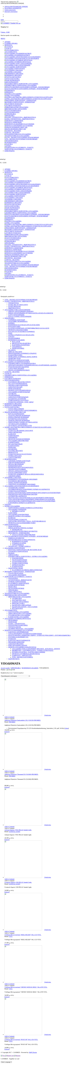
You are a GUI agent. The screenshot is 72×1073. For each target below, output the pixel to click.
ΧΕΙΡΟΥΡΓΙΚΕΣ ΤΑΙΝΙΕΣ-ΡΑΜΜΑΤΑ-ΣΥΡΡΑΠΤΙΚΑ (25, 508)
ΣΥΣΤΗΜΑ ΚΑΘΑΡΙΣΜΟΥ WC (18, 637)
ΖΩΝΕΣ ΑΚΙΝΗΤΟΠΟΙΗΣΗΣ (17, 482)
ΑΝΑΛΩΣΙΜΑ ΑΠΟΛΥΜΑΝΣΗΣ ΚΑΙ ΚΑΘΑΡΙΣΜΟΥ (21, 58)
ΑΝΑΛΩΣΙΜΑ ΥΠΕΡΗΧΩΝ (17, 509)
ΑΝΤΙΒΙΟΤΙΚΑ (17, 598)
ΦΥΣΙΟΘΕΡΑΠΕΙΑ (10, 142)
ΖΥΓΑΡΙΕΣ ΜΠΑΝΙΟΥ (15, 451)
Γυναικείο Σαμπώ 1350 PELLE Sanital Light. (18, 882)
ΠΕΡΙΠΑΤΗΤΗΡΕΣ (18, 348)
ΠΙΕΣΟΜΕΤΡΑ (13, 429)
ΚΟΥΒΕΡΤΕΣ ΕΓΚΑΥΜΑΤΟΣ (17, 419)
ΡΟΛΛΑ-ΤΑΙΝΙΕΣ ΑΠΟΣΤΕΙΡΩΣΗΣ (19, 316)
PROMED (12, 722)
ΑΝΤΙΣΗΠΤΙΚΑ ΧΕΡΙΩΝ (16, 487)
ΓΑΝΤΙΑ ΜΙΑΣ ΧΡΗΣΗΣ (16, 409)
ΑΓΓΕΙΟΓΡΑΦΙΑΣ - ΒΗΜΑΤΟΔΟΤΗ (20, 580)
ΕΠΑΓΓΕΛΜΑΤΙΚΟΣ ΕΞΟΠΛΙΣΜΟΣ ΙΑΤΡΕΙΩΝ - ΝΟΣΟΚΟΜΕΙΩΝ (26, 89)
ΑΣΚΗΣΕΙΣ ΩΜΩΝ (14, 476)
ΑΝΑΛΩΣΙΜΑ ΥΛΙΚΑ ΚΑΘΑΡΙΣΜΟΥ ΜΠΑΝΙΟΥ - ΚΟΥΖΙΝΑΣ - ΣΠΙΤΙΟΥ (36, 649)
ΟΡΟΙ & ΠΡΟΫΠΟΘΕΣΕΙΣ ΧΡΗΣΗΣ (16, 6)
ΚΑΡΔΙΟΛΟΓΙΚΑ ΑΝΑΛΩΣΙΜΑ (18, 617)
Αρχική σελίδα (5, 668)
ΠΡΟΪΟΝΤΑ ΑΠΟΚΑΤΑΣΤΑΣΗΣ (18, 360)
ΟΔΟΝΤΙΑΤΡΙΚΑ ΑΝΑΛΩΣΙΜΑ (18, 612)
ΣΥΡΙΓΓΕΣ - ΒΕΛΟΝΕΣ (12, 132)
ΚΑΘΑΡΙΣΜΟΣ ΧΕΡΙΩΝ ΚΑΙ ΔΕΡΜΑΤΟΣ (21, 503)
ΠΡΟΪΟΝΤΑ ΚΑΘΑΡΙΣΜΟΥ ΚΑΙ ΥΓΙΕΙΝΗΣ (18, 125)
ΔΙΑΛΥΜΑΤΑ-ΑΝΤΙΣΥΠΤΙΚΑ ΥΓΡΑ (20, 425)
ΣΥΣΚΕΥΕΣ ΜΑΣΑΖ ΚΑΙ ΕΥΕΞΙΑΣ (20, 454)
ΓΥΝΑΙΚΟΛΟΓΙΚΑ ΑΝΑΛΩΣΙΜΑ (19, 615)
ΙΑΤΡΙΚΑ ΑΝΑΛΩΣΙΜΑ (12, 95)
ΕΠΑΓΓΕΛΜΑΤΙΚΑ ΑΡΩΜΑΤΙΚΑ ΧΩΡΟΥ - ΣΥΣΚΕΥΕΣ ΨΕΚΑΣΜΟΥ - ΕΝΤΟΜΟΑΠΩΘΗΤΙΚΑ (39, 635)
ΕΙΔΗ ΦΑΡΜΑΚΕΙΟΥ (11, 82)
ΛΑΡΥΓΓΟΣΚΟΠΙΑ (14, 457)
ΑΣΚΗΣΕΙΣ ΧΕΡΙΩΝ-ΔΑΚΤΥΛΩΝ (19, 461)
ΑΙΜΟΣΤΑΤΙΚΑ (13, 555)
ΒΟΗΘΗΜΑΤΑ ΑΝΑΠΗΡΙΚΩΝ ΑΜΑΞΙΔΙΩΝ (22, 479)
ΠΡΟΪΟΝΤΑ (8, 45)
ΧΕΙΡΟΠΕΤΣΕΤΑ (14, 659)
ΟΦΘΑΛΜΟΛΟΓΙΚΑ (15, 591)
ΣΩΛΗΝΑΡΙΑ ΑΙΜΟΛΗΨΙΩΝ (21, 605)
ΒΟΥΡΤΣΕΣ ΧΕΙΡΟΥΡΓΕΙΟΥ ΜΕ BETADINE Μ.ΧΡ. (25, 550)
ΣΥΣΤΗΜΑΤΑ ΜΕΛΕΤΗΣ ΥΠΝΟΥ (19, 382)
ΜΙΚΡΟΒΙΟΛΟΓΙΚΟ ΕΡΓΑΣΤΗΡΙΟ (15, 109)
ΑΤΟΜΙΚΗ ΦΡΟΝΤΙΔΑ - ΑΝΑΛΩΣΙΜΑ (21, 628)
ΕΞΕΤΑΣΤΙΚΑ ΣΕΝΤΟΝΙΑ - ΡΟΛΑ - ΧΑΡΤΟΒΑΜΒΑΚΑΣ (27, 521)
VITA (10, 936)
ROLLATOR (16, 341)
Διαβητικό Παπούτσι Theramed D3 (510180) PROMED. (21, 774)
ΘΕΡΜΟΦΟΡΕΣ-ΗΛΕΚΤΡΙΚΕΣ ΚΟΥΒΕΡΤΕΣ (22, 531)
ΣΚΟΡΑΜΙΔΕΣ (13, 620)
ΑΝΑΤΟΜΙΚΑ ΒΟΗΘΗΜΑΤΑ (18, 321)
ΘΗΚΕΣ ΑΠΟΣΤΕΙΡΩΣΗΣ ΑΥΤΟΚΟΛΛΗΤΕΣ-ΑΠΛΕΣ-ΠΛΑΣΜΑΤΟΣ (30, 313)
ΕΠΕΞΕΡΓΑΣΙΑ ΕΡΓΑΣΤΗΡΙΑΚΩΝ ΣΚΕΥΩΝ (22, 494)
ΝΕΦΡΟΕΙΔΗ (12, 622)
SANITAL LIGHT (14, 831)
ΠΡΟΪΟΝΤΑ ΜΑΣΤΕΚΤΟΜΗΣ (18, 330)
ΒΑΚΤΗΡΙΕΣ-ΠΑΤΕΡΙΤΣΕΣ (21, 345)
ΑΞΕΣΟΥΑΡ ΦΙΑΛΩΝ (15, 387)
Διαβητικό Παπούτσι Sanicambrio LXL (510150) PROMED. (22, 720)
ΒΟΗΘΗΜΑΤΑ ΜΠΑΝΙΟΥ (13, 75)
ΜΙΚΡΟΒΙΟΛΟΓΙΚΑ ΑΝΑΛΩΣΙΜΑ (19, 597)
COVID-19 (7, 48)
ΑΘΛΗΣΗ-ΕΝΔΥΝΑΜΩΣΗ (17, 469)
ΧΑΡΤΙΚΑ (7, 146)
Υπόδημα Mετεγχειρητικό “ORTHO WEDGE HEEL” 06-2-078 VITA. (25, 987)
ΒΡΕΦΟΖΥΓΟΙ (13, 452)
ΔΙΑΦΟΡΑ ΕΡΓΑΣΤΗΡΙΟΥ (20, 602)
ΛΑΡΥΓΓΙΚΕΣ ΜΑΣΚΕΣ (16, 368)
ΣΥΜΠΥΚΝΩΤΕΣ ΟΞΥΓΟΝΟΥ (18, 400)
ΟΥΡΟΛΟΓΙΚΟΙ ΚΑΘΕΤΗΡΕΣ (18, 625)
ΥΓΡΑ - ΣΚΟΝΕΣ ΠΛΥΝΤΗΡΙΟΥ (22, 657)
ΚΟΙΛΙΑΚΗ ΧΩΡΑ (14, 326)
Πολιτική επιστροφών (11, 11)
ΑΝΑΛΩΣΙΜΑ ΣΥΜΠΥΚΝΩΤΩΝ (19, 392)
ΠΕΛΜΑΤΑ (12, 350)
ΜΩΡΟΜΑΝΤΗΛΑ (14, 308)
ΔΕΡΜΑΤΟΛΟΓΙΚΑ (18, 565)
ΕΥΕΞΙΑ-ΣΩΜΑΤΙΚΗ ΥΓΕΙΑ (17, 472)
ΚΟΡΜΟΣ (11, 323)
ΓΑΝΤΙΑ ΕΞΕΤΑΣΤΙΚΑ (12, 78)
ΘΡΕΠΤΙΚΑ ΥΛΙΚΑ (18, 603)
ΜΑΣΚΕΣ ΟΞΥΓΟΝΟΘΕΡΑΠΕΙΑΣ (19, 390)
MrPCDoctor (33, 1052)
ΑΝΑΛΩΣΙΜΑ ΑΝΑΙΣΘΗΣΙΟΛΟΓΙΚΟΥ (17, 55)
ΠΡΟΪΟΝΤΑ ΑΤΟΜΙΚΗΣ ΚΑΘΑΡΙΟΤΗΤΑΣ (26, 654)
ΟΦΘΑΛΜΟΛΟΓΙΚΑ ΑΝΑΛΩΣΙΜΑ (19, 613)
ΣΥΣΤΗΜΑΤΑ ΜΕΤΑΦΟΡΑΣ (17, 481)
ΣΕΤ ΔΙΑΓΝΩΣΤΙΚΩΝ (15, 444)
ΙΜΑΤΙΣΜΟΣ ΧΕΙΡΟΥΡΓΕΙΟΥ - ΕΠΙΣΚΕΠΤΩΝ (19, 102)
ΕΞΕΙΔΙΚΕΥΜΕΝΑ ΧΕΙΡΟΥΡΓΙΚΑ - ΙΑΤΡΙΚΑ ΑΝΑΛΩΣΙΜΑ (27, 556)
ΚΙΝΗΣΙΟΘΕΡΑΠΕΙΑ (15, 466)
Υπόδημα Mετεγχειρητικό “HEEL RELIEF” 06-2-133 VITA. (22, 935)
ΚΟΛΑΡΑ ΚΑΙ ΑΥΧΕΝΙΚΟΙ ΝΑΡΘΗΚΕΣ (21, 331)
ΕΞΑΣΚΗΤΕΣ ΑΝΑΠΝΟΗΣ (17, 398)
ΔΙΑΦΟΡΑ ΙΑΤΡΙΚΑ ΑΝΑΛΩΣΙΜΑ (19, 516)
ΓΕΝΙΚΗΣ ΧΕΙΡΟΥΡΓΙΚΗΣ (17, 581)
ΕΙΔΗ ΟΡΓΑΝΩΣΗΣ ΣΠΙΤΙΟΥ (17, 645)
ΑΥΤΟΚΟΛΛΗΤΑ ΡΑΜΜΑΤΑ (17, 424)
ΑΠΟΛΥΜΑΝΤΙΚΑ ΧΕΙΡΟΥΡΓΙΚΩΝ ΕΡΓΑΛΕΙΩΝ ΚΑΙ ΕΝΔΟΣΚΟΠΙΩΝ (31, 501)
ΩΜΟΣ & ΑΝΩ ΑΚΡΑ (15, 351)
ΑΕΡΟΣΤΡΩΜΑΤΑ (18, 544)
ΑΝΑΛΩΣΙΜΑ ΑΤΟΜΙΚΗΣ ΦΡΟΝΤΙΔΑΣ (17, 62)
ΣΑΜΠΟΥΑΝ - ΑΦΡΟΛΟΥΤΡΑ (22, 655)
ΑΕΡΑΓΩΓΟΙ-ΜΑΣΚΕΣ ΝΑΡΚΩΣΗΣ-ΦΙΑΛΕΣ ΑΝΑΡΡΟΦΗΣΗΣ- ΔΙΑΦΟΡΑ (32, 365)
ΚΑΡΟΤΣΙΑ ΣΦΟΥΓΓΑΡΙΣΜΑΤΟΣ (19, 640)
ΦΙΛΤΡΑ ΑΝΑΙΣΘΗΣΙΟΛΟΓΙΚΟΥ (19, 370)
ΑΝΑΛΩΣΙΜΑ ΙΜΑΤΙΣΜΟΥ (17, 575)
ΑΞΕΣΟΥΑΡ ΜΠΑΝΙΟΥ (16, 644)
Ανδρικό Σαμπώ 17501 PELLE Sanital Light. (18, 830)
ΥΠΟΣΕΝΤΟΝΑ (13, 303)
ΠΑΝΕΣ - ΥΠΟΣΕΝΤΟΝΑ (16, 623)
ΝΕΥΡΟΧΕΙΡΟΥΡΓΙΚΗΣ (16, 588)
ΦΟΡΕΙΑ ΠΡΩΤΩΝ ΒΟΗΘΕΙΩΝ (18, 417)
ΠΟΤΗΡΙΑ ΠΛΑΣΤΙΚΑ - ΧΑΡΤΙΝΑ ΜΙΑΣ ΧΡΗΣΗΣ (28, 652)
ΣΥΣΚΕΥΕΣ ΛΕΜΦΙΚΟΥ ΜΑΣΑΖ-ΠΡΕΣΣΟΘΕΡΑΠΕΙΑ (26, 474)
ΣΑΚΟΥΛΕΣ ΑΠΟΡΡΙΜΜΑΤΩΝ (18, 632)
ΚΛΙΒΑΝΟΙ (12, 434)
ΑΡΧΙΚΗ (7, 42)
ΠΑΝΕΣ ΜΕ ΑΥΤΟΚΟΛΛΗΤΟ (18, 304)
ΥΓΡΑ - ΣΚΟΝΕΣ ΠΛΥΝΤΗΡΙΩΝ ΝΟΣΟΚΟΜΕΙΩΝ (20, 139)
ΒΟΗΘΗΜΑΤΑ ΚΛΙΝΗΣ (20, 541)
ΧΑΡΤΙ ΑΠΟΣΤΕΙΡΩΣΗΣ (16, 315)
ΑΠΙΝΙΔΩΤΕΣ (12, 437)
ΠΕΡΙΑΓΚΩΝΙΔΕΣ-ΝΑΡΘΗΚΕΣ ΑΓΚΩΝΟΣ (22, 353)
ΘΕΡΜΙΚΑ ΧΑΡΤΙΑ (18, 511)
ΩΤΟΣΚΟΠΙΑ (12, 449)
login (2, 19)
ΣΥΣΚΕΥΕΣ (12, 638)
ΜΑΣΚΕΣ (11, 553)
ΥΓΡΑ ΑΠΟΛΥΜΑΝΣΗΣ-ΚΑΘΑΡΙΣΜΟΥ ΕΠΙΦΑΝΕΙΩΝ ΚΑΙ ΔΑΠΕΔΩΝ (31, 499)
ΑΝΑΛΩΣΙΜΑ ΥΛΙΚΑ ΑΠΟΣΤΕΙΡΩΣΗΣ (17, 65)
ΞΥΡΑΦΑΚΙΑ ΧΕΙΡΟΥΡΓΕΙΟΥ (18, 551)
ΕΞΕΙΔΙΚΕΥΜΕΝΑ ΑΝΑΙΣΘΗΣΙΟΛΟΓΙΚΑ (22, 363)
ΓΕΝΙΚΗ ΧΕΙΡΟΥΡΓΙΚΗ (20, 563)
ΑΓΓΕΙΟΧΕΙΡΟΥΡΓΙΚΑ (19, 561)
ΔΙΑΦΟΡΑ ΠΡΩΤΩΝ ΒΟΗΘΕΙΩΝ (19, 420)
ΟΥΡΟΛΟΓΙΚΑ (13, 578)
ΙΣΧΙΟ (10, 333)
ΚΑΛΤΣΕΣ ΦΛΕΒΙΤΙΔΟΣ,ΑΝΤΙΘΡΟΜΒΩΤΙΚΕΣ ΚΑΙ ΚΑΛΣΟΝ (28, 328)
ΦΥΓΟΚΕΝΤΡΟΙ (17, 608)
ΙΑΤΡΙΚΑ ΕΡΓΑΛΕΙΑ (15, 456)
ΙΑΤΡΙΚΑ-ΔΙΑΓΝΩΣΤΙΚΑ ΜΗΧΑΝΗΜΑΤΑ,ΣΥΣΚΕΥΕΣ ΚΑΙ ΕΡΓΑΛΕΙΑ (27, 99)
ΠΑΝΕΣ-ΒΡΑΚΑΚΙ (14, 306)
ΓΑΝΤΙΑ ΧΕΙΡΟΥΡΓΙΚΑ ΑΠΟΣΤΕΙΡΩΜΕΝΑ (22, 410)
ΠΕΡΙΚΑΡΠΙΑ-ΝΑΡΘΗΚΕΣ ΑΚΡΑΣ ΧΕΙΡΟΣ (22, 357)
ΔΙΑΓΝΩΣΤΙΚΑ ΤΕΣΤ (19, 600)
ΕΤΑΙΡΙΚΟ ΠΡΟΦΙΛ (11, 43)
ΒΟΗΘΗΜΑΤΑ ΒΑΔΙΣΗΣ (16, 340)
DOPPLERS (12, 447)
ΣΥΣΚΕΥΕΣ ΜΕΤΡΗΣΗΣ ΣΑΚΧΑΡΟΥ (20, 430)
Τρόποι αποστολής (10, 10)
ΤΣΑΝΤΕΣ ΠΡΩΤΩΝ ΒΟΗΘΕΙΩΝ (19, 415)
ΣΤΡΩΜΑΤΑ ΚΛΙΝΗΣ (19, 543)
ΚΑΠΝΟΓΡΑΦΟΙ (13, 445)
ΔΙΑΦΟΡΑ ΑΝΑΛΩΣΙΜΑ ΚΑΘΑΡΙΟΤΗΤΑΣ (22, 647)
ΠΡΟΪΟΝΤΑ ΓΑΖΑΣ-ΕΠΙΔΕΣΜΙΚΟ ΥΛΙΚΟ (22, 523)
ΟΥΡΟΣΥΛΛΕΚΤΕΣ (14, 627)
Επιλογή (6, 731)
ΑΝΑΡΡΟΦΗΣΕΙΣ (14, 395)
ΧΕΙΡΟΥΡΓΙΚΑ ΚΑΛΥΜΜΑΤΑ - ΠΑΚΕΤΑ (18, 149)
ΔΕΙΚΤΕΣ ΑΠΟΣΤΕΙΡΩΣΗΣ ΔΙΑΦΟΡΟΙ (20, 311)
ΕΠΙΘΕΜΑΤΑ (8, 92)
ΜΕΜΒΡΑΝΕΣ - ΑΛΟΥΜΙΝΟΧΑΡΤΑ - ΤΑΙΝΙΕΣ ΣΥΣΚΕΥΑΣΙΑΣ (32, 650)
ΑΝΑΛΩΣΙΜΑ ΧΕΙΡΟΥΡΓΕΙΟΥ (14, 68)
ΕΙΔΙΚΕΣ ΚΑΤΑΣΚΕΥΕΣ (16, 538)
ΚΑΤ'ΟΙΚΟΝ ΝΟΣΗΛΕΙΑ (12, 105)
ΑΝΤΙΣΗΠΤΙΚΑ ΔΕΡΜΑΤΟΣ (17, 496)
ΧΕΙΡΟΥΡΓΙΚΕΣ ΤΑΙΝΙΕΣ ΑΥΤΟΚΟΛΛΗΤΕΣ (23, 422)
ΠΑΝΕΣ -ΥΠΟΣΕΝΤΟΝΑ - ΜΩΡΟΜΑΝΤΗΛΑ (19, 119)
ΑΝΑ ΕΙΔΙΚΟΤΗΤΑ (10, 52)
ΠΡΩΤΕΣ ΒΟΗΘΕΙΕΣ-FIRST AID (15, 129)
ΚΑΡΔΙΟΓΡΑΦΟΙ (13, 442)
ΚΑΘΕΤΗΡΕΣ (12, 513)
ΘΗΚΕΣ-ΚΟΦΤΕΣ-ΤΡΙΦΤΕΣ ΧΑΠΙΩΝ (20, 528)
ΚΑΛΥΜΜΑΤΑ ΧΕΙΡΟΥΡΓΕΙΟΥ (18, 583)
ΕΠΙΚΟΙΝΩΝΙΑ (9, 151)
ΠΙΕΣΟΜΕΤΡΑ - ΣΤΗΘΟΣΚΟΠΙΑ (19, 533)
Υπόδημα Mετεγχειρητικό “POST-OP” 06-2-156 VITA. (21, 1039)
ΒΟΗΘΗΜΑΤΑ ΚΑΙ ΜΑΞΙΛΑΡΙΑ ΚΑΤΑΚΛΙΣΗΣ (24, 325)
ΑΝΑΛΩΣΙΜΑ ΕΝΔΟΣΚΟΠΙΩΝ (18, 514)
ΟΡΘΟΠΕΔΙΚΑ (9, 115)
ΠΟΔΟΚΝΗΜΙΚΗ (14, 338)
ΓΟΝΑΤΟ (11, 336)
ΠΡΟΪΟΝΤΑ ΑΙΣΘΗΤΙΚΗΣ (13, 122)
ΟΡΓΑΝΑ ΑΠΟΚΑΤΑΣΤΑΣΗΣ (17, 471)
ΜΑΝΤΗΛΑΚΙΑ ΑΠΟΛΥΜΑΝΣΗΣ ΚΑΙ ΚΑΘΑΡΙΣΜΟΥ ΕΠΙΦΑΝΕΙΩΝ (31, 498)
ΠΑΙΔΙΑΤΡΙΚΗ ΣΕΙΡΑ (15, 355)
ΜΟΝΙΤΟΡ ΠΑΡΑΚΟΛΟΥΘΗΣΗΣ (19, 439)
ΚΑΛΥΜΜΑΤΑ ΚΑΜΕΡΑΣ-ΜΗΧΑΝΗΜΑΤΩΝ (27, 570)
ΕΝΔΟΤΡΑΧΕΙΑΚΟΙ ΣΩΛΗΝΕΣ (18, 367)
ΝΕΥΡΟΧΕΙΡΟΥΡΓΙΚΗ (19, 560)
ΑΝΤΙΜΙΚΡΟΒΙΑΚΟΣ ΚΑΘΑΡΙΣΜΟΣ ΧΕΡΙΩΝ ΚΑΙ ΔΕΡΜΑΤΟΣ (29, 489)
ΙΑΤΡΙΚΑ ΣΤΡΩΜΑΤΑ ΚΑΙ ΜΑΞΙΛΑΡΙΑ (21, 335)
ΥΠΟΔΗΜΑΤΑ (17, 346)
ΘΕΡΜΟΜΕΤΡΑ (17, 529)
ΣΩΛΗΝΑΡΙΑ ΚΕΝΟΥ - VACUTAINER (24, 607)
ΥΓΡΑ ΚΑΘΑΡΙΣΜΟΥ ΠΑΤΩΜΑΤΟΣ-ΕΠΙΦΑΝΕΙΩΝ (25, 633)
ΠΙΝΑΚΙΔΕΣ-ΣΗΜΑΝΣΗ (16, 642)
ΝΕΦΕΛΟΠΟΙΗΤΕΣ (14, 388)
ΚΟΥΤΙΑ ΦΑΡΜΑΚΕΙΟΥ (16, 414)
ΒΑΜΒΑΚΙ (11, 518)
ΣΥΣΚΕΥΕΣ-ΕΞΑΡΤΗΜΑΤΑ (17, 491)
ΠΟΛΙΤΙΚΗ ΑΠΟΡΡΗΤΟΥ (12, 8)
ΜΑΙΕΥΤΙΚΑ (12, 586)
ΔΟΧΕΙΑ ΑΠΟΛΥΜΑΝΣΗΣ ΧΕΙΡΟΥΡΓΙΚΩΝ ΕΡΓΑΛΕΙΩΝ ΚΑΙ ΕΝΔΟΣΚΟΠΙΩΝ (34, 492)
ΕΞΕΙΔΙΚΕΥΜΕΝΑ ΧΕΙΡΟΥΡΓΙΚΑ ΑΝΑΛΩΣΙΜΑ (20, 85)
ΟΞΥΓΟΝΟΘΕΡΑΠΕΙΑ (12, 112)
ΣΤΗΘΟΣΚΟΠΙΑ (13, 435)
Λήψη (66, 728)
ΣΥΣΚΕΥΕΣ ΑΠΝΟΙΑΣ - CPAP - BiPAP (20, 402)
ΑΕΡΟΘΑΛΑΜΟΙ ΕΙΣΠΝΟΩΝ (18, 385)
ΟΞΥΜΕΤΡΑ (12, 393)
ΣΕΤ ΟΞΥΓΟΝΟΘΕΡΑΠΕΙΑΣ (17, 383)
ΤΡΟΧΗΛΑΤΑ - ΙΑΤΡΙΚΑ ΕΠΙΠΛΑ (19, 546)
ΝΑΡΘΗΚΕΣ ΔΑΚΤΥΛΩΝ (16, 320)
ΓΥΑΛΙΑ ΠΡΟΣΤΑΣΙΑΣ (15, 573)
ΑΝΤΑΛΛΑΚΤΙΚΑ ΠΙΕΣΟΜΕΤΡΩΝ (23, 534)
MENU (3, 38)
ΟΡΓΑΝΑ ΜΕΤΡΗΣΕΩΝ (16, 464)
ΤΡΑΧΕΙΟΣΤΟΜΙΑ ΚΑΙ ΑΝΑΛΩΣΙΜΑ (16, 136)
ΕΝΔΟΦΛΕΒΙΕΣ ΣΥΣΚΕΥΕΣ (17, 519)
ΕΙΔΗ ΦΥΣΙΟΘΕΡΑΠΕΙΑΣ (16, 462)
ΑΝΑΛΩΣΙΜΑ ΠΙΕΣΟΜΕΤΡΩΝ (18, 440)
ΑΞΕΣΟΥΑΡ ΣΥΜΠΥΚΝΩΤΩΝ (18, 397)
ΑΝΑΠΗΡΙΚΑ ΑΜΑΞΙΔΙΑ (12, 72)
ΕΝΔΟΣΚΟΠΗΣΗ (17, 558)
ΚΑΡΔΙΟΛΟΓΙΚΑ (17, 566)
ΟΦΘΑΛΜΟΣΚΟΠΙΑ (15, 432)
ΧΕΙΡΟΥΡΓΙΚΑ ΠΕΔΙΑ (15, 568)
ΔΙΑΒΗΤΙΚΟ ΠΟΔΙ (14, 358)
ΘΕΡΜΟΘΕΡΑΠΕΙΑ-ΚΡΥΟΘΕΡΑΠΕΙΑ (20, 467)
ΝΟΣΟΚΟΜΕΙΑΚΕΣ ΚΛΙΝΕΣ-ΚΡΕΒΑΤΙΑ (21, 539)
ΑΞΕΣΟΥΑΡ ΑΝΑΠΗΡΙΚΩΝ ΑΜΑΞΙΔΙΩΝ (21, 484)
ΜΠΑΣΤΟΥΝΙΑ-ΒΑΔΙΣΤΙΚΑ (21, 343)
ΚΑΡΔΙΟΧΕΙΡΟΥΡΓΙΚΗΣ (16, 585)
